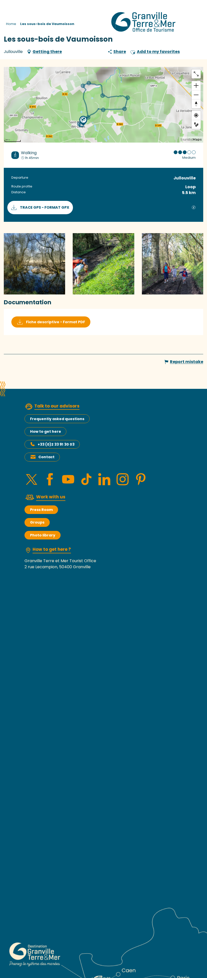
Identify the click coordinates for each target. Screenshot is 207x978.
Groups (37, 522)
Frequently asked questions (57, 418)
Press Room (41, 509)
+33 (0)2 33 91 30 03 (56, 444)
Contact (46, 456)
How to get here (45, 431)
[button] (133, 51)
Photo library (42, 535)
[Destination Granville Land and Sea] (144, 22)
